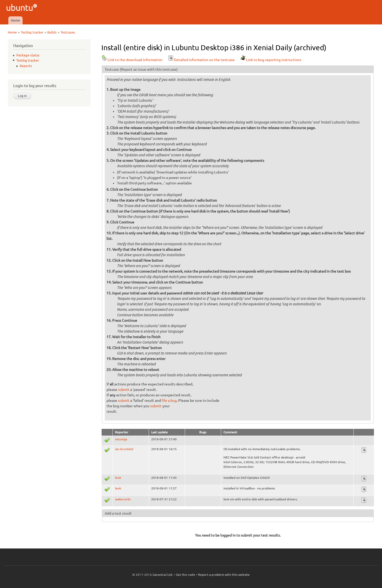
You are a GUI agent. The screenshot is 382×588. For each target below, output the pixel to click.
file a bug (169, 400)
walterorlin (123, 499)
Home (15, 20)
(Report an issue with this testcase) (149, 69)
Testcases (68, 32)
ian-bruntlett (124, 449)
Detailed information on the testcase (204, 60)
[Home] (22, 8)
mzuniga (121, 439)
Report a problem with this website (224, 574)
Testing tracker (32, 32)
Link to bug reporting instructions (273, 60)
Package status (27, 55)
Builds (52, 32)
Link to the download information (135, 60)
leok (118, 477)
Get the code (185, 574)
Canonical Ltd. (163, 574)
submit (123, 389)
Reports (26, 66)
